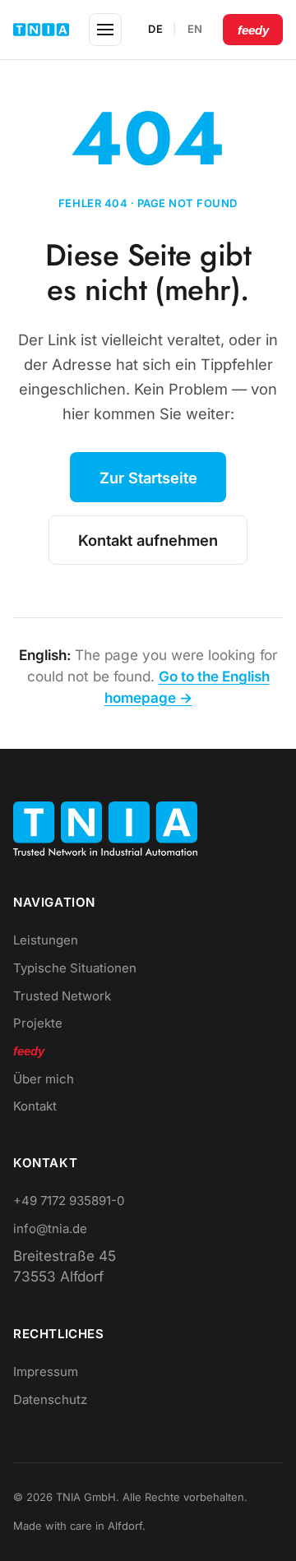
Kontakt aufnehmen (148, 540)
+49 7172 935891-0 (68, 1200)
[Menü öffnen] (105, 29)
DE (155, 28)
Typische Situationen (74, 968)
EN (195, 28)
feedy (253, 30)
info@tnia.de (50, 1228)
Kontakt (35, 1106)
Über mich (43, 1079)
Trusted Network (62, 996)
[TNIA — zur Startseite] (41, 29)
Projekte (37, 1023)
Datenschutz (50, 1399)
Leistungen (45, 940)
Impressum (45, 1371)
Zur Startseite (148, 478)
